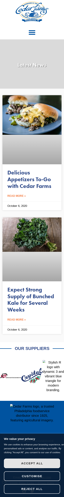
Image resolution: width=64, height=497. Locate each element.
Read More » (16, 195)
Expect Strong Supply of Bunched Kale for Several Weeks (30, 299)
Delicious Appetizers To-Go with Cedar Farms (29, 179)
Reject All (32, 489)
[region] (32, 465)
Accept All (32, 463)
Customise (32, 476)
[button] (32, 32)
